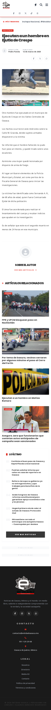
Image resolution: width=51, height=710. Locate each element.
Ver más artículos (24, 270)
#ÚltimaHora (12, 22)
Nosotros (25, 665)
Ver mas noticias (25, 534)
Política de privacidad (25, 683)
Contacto (25, 678)
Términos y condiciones (25, 688)
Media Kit (25, 674)
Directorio (25, 669)
